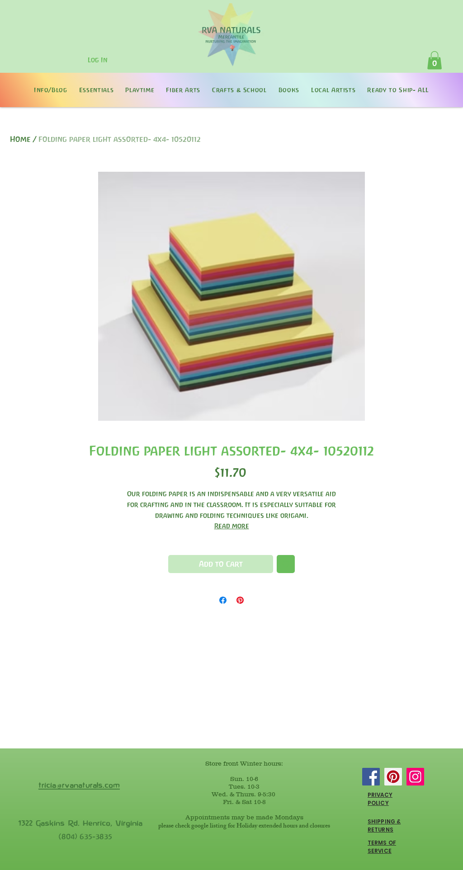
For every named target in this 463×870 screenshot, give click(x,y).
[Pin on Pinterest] (240, 600)
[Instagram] (415, 776)
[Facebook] (371, 776)
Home (20, 139)
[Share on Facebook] (222, 600)
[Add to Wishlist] (286, 564)
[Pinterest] (393, 776)
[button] (434, 60)
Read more (231, 526)
